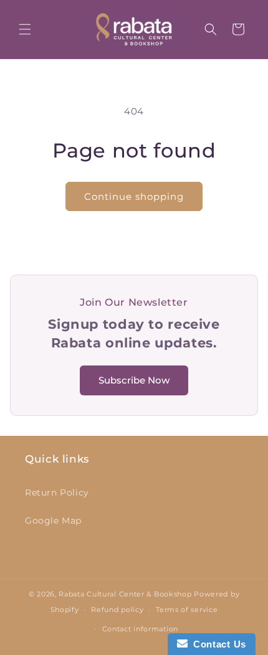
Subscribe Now (134, 380)
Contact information (140, 628)
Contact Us (217, 644)
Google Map (53, 520)
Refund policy (117, 609)
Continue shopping (134, 196)
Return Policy (57, 492)
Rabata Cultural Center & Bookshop (125, 594)
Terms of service (187, 609)
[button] (25, 29)
